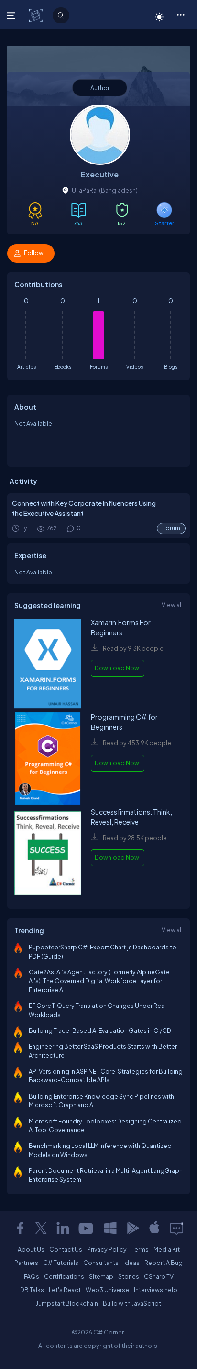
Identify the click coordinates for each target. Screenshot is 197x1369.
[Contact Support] (176, 1228)
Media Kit (166, 1249)
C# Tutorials (60, 1262)
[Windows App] (110, 1228)
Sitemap (101, 1276)
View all (172, 604)
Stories (128, 1276)
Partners (26, 1262)
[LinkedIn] (62, 1228)
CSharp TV (159, 1276)
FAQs (31, 1276)
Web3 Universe (107, 1290)
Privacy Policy (107, 1249)
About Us (31, 1249)
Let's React (65, 1290)
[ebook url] (47, 665)
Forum (171, 528)
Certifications (64, 1276)
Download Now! (118, 668)
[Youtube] (86, 1228)
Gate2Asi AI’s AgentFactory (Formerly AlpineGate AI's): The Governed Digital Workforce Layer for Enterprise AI (99, 981)
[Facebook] (20, 1228)
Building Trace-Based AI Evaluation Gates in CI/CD (100, 1030)
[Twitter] (41, 1228)
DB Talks (32, 1290)
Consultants (101, 1262)
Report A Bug (163, 1262)
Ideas (131, 1262)
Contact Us (65, 1249)
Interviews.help (155, 1290)
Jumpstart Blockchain (67, 1303)
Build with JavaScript (132, 1303)
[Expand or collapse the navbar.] (12, 15)
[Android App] (132, 1228)
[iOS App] (154, 1228)
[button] (180, 14)
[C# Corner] (37, 15)
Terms (140, 1249)
